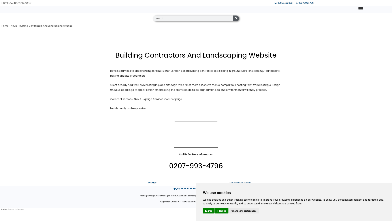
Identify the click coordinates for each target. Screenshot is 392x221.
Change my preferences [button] (243, 210)
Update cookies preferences (12, 209)
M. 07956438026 (283, 2)
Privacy (152, 182)
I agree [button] (208, 210)
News (14, 25)
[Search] (236, 18)
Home (5, 25)
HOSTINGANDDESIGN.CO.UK (16, 3)
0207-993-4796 (196, 166)
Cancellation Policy (240, 182)
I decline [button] (221, 210)
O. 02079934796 (305, 2)
